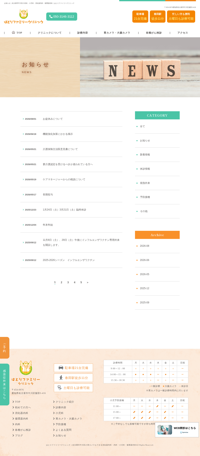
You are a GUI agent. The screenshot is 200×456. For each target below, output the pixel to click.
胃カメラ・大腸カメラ (117, 32)
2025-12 (144, 288)
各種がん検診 (154, 32)
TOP (17, 401)
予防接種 (145, 197)
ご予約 (4, 348)
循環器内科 (21, 418)
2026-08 (144, 246)
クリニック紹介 (65, 401)
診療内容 (82, 32)
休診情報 (145, 168)
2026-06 (144, 260)
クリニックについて (50, 32)
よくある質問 (64, 430)
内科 (17, 424)
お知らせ (145, 140)
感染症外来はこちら (4, 384)
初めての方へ (23, 407)
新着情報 (145, 154)
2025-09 (144, 302)
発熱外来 (145, 183)
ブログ (19, 435)
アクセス (183, 32)
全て (142, 126)
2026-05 (144, 274)
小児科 (60, 413)
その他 (144, 211)
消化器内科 (21, 413)
